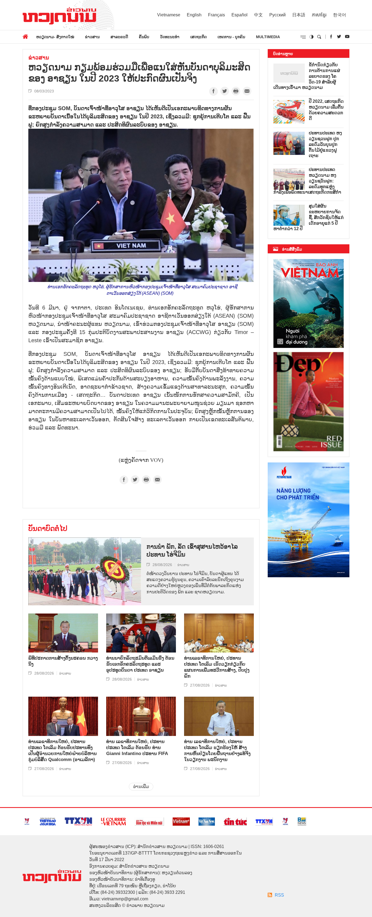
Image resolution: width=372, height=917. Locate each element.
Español (239, 15)
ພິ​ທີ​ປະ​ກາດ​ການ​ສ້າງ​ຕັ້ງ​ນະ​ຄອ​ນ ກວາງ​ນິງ (63, 661)
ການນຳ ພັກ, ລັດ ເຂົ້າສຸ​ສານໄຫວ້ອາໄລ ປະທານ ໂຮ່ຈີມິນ (192, 550)
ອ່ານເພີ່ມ (141, 786)
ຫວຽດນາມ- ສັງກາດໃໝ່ (55, 37)
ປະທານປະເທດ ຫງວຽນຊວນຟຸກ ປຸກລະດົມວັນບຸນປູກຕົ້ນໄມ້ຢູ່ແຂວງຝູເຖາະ (325, 144)
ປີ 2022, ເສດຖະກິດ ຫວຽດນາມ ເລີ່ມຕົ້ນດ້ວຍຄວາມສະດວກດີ (326, 110)
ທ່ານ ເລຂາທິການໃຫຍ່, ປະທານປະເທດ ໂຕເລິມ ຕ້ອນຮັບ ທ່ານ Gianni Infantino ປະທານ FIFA (137, 747)
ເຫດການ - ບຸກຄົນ (231, 37)
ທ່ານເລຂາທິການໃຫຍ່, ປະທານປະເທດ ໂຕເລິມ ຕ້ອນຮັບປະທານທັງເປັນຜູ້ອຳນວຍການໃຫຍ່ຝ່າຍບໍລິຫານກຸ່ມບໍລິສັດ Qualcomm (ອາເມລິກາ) (62, 750)
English (194, 15)
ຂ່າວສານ (92, 37)
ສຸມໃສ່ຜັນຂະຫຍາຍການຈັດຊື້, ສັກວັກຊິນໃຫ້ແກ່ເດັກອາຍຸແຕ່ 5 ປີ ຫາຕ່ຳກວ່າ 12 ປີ (308, 217)
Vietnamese (168, 15)
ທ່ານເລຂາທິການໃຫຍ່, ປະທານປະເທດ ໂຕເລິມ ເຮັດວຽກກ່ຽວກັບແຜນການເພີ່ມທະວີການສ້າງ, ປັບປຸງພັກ (216, 667)
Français (216, 15)
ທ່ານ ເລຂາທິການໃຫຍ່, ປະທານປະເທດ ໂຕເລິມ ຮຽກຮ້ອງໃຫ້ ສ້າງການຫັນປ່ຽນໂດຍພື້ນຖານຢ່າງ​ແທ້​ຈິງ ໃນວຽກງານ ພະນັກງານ (217, 750)
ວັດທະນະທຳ (169, 37)
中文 (258, 15)
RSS (279, 895)
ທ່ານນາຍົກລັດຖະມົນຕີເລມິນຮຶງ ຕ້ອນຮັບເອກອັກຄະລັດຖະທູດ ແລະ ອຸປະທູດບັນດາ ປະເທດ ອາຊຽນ (140, 664)
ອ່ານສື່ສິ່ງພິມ (292, 249)
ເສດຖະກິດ (198, 37)
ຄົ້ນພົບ (144, 37)
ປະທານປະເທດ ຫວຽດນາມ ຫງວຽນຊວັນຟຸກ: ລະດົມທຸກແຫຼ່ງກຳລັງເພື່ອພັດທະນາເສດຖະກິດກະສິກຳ (307, 180)
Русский (277, 15)
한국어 (339, 15)
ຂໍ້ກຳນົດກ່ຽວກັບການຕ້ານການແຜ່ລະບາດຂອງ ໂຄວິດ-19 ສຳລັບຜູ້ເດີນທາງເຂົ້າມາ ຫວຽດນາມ (306, 76)
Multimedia (268, 37)
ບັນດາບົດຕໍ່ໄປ (47, 528)
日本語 (298, 15)
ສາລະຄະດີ (119, 37)
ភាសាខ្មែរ (319, 15)
